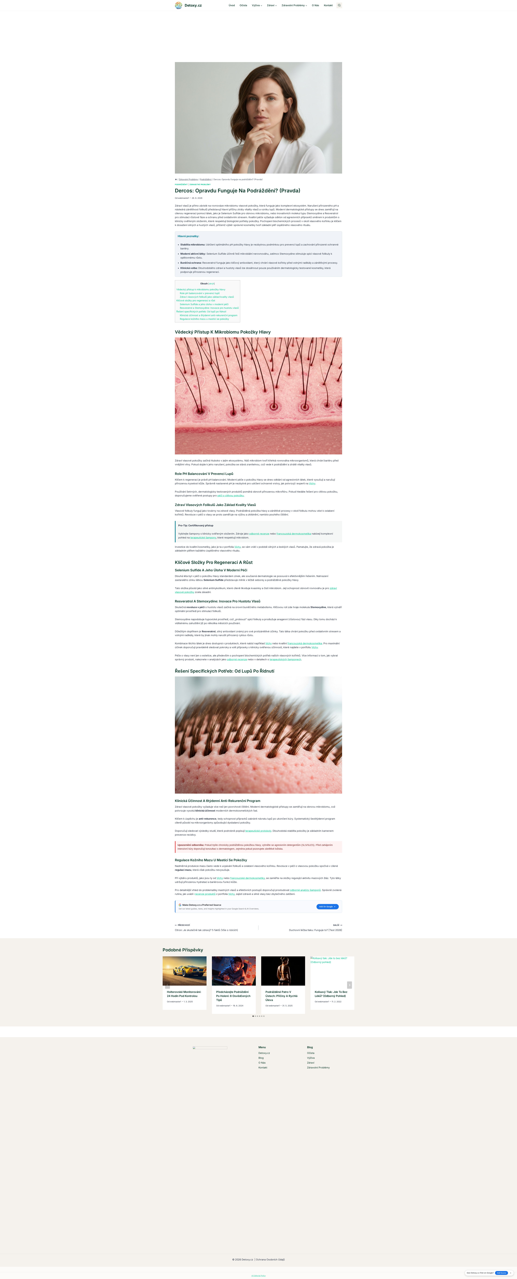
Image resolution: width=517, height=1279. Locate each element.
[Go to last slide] (167, 985)
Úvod (232, 5)
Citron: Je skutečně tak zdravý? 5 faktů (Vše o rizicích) (206, 927)
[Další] (349, 985)
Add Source (501, 1273)
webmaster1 (183, 198)
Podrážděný (181, 185)
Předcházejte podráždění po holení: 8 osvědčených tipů (233, 996)
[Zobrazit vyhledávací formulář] (339, 5)
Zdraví (310, 1062)
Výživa (311, 1057)
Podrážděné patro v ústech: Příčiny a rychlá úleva (281, 996)
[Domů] (176, 179)
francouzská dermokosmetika (294, 533)
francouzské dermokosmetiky (247, 878)
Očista (243, 5)
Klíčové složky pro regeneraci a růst (195, 300)
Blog (261, 1057)
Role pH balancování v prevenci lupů (200, 293)
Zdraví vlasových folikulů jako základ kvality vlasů (207, 296)
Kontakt (328, 5)
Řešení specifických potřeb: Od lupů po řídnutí (201, 311)
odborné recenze (259, 533)
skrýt (211, 283)
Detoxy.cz (264, 1053)
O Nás (315, 5)
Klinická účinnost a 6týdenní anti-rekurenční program (208, 315)
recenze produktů (205, 894)
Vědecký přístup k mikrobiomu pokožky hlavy (200, 289)
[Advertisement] (258, 31)
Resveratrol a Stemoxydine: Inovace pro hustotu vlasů (209, 307)
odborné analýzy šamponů (305, 890)
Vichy (312, 483)
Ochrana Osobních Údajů (270, 1259)
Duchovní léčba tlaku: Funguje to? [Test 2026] (315, 927)
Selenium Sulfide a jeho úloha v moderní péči (204, 304)
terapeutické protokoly (258, 830)
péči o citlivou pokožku (230, 495)
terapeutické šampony (203, 537)
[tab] (253, 1016)
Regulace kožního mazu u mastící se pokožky (204, 318)
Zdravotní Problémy (200, 185)
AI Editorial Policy (258, 1276)
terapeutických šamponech (285, 659)
